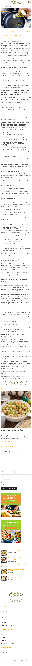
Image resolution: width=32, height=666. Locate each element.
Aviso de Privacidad (6, 625)
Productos (4, 611)
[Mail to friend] (16, 383)
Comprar (3, 620)
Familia (3, 637)
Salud (2, 614)
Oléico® (19, 41)
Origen (3, 635)
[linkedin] (20, 383)
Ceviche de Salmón (12, 430)
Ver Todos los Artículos (7, 643)
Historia (3, 617)
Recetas (8, 6)
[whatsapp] (25, 383)
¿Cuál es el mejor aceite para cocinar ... (15, 564)
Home (3, 6)
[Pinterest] (11, 383)
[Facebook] (7, 383)
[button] (2, 414)
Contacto (4, 622)
